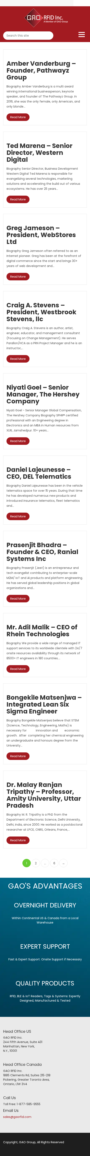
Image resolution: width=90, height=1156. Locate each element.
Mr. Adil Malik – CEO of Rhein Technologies (41, 631)
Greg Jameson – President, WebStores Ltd (41, 234)
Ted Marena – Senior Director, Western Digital (39, 152)
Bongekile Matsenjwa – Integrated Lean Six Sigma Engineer (44, 704)
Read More (18, 117)
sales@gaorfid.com (17, 1117)
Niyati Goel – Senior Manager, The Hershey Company (43, 394)
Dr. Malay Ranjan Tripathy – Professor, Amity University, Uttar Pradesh (43, 795)
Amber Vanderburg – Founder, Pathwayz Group (41, 70)
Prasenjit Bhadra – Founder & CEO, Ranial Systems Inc (42, 551)
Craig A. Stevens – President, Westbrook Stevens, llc (41, 312)
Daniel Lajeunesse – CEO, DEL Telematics (38, 473)
